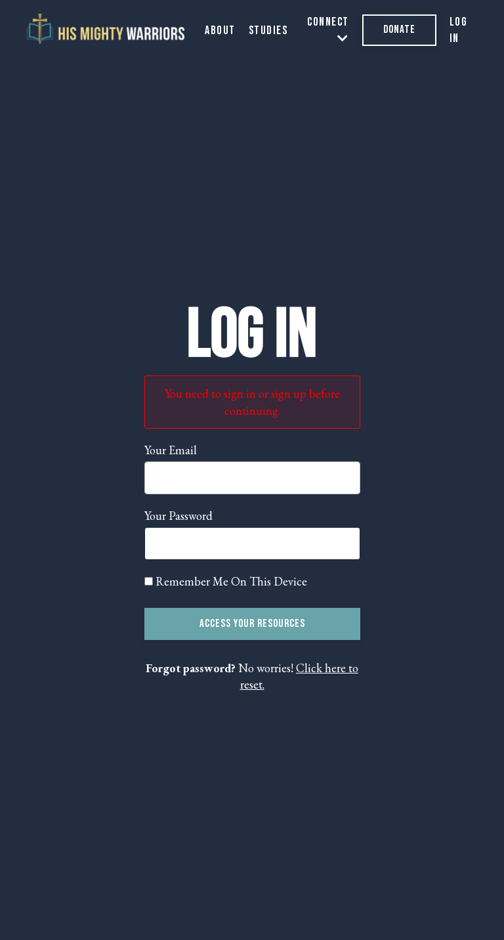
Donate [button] (399, 29)
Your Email (170, 450)
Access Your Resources (252, 623)
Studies (268, 30)
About (220, 30)
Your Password (178, 515)
